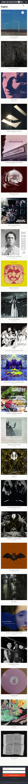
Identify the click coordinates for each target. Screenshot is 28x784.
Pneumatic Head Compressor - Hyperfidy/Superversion (14, 381)
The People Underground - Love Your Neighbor (14, 162)
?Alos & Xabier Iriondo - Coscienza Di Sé (14, 256)
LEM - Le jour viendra (14, 37)
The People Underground (14, 193)
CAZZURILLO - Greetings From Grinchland (14, 413)
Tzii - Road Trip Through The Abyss (14, 507)
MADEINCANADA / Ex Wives (14, 664)
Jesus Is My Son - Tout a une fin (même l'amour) (14, 350)
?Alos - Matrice (14, 601)
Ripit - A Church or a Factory (14, 68)
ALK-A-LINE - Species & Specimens (14, 225)
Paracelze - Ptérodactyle (14, 287)
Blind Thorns (14, 726)
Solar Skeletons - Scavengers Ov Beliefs (14, 538)
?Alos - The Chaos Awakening (14, 319)
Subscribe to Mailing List (14, 775)
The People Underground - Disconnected (14, 131)
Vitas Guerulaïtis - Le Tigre (14, 570)
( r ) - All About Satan (14, 695)
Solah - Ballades (14, 99)
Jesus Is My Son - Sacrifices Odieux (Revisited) (14, 632)
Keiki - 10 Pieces (14, 758)
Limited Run (22, 782)
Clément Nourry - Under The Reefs (14, 444)
